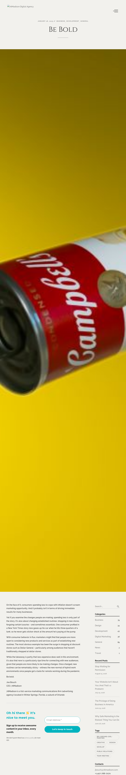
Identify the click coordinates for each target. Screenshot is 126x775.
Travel (98, 653)
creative (101, 742)
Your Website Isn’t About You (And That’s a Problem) (106, 685)
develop (100, 747)
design (112, 742)
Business (99, 620)
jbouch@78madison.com (106, 770)
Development (101, 631)
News (97, 647)
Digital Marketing (103, 636)
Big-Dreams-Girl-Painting (104, 737)
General (98, 642)
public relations (104, 751)
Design (98, 625)
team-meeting (103, 756)
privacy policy (29, 738)
